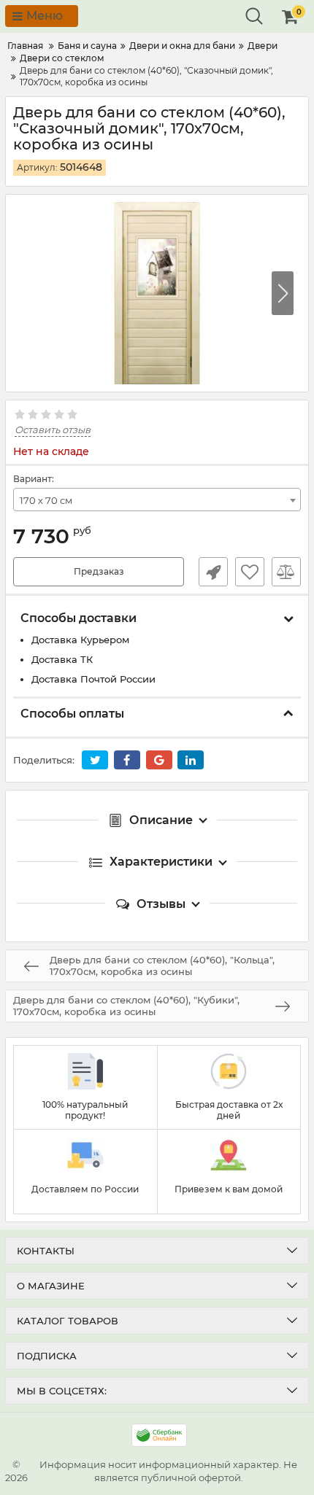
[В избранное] (249, 571)
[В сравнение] (286, 571)
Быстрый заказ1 (213, 571)
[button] (283, 293)
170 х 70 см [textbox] (46, 500)
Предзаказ (99, 571)
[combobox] (157, 499)
